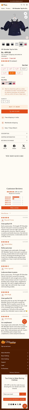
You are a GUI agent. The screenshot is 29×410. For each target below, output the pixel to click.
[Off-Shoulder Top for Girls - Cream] (5, 179)
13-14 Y (5, 73)
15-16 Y (19, 73)
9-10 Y (17, 69)
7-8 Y (10, 69)
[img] (5, 217)
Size (14, 65)
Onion (13, 82)
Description (5, 133)
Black (3, 82)
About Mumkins (5, 352)
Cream (6, 82)
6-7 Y (4, 69)
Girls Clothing (5, 359)
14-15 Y (12, 73)
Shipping (11, 54)
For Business (4, 368)
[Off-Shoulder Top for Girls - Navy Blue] (7, 179)
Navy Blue (10, 82)
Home (3, 8)
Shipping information (8, 137)
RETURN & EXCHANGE (7, 140)
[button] (5, 61)
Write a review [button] (14, 208)
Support (3, 362)
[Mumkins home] (4, 5)
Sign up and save (5, 346)
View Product (7, 182)
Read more (22, 94)
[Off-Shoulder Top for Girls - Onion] (9, 179)
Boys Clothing (5, 355)
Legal (2, 365)
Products (8, 8)
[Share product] (26, 17)
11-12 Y (24, 69)
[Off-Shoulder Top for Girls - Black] (2, 179)
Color (3, 77)
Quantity (4, 98)
